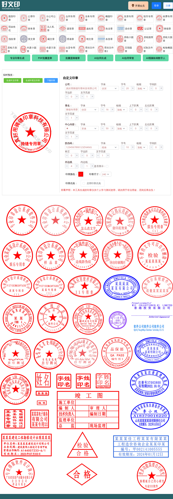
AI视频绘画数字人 (155, 58)
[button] (123, 88)
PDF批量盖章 (45, 58)
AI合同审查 (128, 58)
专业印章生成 (17, 58)
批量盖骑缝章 (73, 58)
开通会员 (140, 5)
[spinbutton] (127, 88)
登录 (156, 5)
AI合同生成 (100, 58)
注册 (168, 5)
